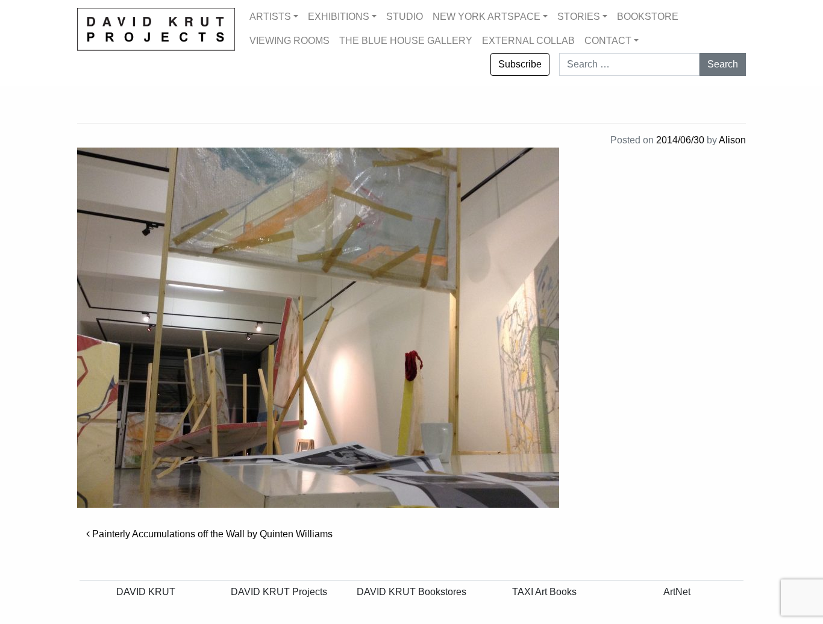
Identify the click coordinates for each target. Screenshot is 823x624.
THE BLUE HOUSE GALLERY (405, 41)
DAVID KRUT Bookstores (411, 592)
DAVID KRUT (145, 592)
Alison (732, 140)
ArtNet (676, 592)
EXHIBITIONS (338, 16)
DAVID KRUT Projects (279, 592)
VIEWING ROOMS (289, 41)
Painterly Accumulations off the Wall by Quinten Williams (211, 534)
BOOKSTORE (647, 16)
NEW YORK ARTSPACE (486, 16)
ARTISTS (270, 16)
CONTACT (607, 41)
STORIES (578, 16)
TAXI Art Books (544, 592)
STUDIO (404, 16)
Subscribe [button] (520, 64)
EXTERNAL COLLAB (528, 41)
